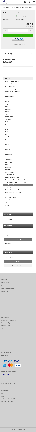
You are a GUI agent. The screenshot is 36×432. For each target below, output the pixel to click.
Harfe (6, 106)
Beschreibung (7, 54)
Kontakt (3, 396)
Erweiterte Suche (18, 265)
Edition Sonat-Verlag (6, 329)
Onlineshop (12, 429)
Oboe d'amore (8, 127)
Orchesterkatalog (5, 323)
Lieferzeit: (5, 15)
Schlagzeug (8, 109)
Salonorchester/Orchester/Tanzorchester (15, 179)
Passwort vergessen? (9, 246)
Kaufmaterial (7, 78)
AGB (2, 285)
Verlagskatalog (5, 317)
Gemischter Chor (9, 172)
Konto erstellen (7, 243)
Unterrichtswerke (9, 96)
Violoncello (8, 119)
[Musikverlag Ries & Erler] (3, 2)
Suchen (18, 261)
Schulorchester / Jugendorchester (13, 89)
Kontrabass (8, 121)
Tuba (6, 147)
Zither (6, 202)
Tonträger (7, 94)
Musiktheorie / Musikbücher (12, 99)
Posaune (7, 144)
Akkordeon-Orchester (10, 197)
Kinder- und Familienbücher (12, 81)
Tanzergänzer (10, 187)
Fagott (6, 134)
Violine (7, 111)
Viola (6, 114)
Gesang (7, 164)
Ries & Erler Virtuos (10, 86)
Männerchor (8, 167)
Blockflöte (7, 149)
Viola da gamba (9, 116)
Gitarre (7, 152)
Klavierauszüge (9, 84)
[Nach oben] (31, 429)
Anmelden (18, 239)
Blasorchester (8, 162)
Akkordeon (8, 195)
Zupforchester (8, 159)
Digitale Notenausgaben (10, 209)
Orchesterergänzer (11, 185)
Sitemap (3, 393)
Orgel (6, 104)
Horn (6, 139)
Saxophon (7, 137)
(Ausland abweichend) (21, 16)
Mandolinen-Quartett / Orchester (13, 192)
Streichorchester (9, 157)
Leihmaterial (7, 205)
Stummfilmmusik (5, 325)
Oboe (6, 129)
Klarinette (7, 132)
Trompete (7, 142)
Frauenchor (8, 169)
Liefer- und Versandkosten (7, 288)
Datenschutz (4, 291)
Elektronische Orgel (10, 200)
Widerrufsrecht (5, 282)
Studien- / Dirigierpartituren (12, 177)
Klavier (7, 101)
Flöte (6, 124)
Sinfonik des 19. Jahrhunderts (12, 91)
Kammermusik (9, 154)
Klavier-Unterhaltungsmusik (12, 190)
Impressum (4, 279)
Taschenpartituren (9, 174)
